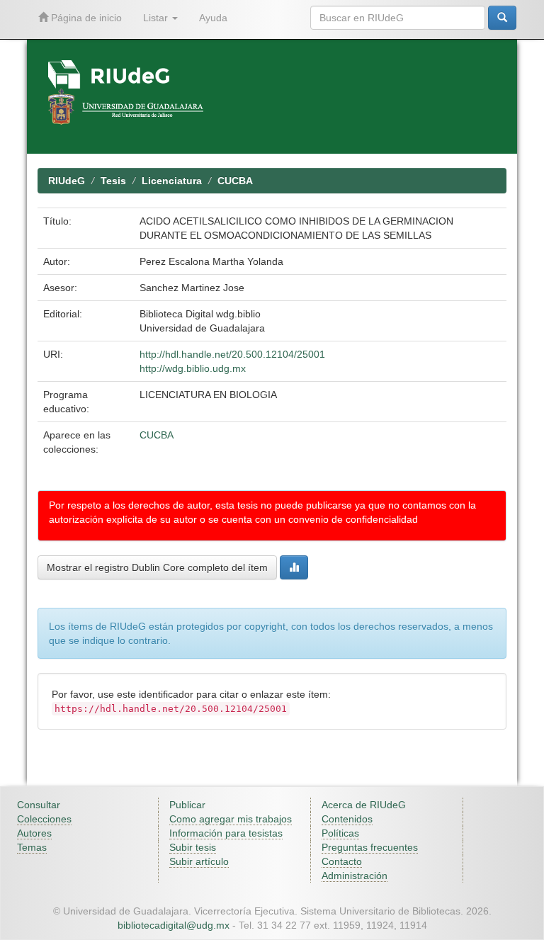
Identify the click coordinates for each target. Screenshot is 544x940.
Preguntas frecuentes (370, 847)
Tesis (113, 180)
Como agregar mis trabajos (230, 819)
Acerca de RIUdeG (364, 804)
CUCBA (235, 180)
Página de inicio (85, 17)
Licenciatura (172, 180)
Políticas (340, 833)
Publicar (187, 804)
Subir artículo (199, 861)
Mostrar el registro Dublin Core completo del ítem (157, 567)
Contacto (342, 861)
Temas (32, 847)
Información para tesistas (226, 833)
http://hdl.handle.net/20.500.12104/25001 (232, 354)
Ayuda (213, 17)
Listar (157, 17)
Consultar (38, 804)
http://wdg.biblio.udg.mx (193, 368)
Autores (34, 833)
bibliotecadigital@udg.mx (174, 925)
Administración (354, 875)
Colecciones (44, 819)
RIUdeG (66, 180)
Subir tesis (192, 847)
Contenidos (347, 819)
